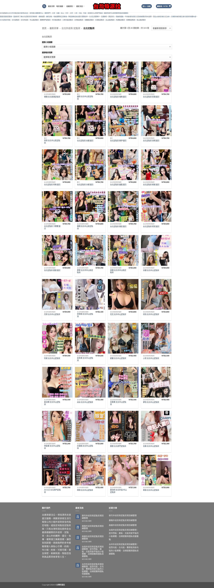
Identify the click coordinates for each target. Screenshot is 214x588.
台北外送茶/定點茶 (71, 28)
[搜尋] (44, 6)
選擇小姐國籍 (47, 42)
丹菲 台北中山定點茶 (52, 314)
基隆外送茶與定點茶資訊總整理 (93, 527)
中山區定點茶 (34, 20)
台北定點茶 (3, 13)
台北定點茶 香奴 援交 (118, 226)
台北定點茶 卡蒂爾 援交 (52, 227)
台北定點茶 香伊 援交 (118, 141)
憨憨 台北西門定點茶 (118, 446)
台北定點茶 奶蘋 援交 (151, 97)
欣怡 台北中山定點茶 (151, 314)
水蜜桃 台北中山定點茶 (85, 447)
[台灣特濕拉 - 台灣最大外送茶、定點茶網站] (107, 6)
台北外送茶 (24, 20)
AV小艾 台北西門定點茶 (52, 491)
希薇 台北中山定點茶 (151, 490)
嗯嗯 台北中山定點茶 (85, 490)
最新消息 (79, 6)
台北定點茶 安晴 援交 (151, 141)
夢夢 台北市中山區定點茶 (85, 271)
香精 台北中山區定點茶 (85, 227)
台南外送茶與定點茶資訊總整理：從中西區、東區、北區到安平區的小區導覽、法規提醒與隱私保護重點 (93, 551)
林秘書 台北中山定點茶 (52, 447)
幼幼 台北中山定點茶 (85, 402)
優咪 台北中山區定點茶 (85, 97)
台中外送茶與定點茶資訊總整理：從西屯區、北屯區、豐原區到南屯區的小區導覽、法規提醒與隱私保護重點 (93, 569)
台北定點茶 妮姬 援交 (151, 184)
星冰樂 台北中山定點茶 (52, 403)
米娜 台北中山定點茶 (151, 270)
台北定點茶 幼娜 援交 (85, 141)
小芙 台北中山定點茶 (151, 358)
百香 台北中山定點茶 (151, 446)
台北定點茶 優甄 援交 (118, 184)
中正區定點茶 (56, 20)
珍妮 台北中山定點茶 (52, 358)
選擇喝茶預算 (47, 52)
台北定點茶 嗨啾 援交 (118, 97)
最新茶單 (51, 6)
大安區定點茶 (99, 20)
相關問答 (69, 6)
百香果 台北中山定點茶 (118, 403)
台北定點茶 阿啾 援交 (52, 184)
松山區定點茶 (141, 20)
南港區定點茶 (130, 20)
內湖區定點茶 (120, 20)
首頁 (44, 28)
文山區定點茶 (110, 20)
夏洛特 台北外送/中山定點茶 (118, 491)
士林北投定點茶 (67, 20)
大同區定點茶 (78, 20)
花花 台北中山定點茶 (118, 314)
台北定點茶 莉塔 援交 (151, 226)
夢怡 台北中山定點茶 (151, 402)
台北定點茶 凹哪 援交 (85, 184)
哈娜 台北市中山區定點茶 (118, 271)
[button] (164, 6)
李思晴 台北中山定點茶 (85, 315)
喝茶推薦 (59, 6)
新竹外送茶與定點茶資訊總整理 (93, 516)
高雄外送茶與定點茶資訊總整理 (93, 537)
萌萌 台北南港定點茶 (52, 97)
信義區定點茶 (89, 20)
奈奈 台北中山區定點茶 (52, 141)
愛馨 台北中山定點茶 (118, 358)
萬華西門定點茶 (45, 20)
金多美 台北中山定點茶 (85, 359)
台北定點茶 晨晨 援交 (52, 270)
